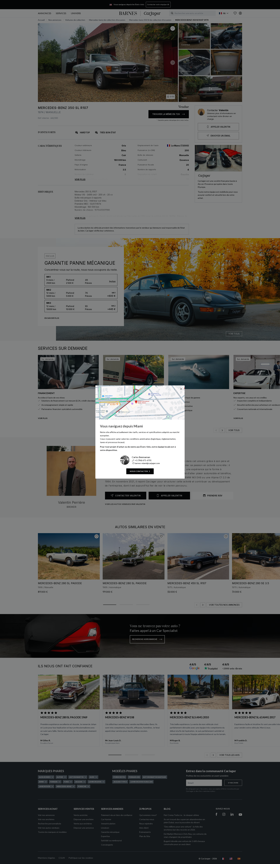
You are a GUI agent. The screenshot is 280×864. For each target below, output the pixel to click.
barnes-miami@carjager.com (147, 463)
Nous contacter (139, 471)
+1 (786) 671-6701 (143, 460)
